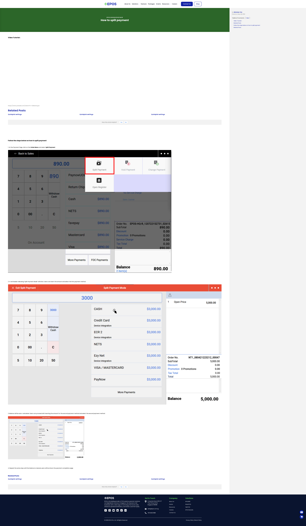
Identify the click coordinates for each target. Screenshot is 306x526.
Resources (165, 4)
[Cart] (302, 516)
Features (144, 4)
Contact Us (187, 4)
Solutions (135, 4)
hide (247, 18)
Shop (198, 4)
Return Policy (198, 520)
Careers (174, 4)
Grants (158, 4)
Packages (151, 4)
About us (127, 4)
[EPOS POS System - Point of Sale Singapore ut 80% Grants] (112, 4)
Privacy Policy (189, 520)
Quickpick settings (15, 114)
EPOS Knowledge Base (115, 17)
